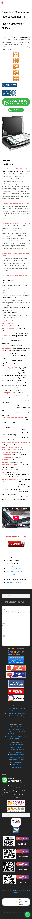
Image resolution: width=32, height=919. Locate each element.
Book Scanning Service (11, 566)
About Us (27, 890)
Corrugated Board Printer (16, 731)
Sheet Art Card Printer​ (16, 729)
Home (4, 890)
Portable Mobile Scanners (16, 759)
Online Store (11, 890)
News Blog (19, 890)
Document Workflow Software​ (13, 577)
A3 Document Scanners (16, 750)
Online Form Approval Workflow (13, 582)
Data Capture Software (11, 574)
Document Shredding (16, 716)
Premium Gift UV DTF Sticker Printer (16, 736)
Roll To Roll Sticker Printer (16, 734)
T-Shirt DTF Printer (16, 739)
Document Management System (14, 571)
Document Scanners (16, 745)
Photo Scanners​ (16, 764)
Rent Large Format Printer (16, 708)
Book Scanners (16, 747)
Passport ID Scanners (16, 757)
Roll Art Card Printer (16, 726)
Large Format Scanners (16, 752)
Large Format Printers (16, 754)
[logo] (4, 2)
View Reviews (27, 902)
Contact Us (16, 893)
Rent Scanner (16, 711)
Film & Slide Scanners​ (16, 762)
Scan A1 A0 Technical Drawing (16, 713)
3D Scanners (16, 767)
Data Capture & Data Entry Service (14, 568)
